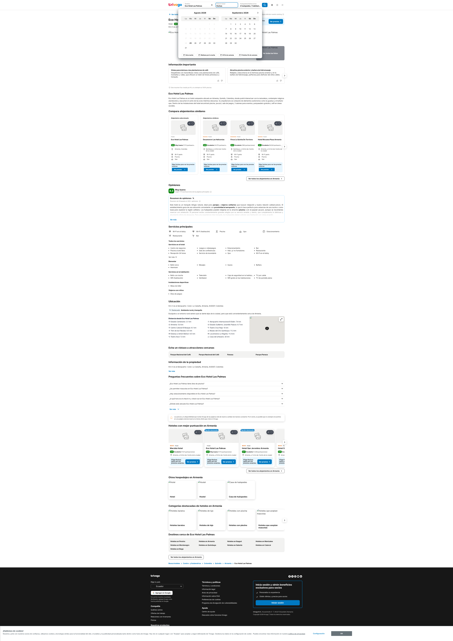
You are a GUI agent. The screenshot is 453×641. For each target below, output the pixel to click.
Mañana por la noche (208, 55)
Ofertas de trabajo (158, 613)
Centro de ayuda (208, 612)
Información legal (208, 589)
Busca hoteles (174, 563)
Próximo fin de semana (249, 55)
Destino (187, 4)
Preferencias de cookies (211, 599)
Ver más (172, 257)
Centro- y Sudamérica (192, 563)
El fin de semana (228, 55)
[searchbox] (199, 6)
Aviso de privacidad (209, 593)
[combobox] (199, 5)
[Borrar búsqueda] (212, 5)
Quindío (218, 563)
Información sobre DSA (211, 596)
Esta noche (189, 55)
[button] (199, 5)
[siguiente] (257, 12)
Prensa (153, 620)
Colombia (208, 563)
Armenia (228, 563)
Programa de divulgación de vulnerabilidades (219, 603)
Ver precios (274, 21)
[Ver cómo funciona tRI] (211, 192)
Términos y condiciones (211, 586)
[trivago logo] (175, 5)
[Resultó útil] (218, 80)
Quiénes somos (156, 610)
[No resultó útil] (221, 80)
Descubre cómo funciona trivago (214, 615)
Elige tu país (155, 582)
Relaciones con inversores (161, 617)
